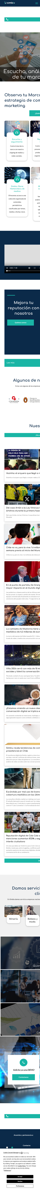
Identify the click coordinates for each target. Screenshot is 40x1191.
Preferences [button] (7, 1170)
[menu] (36, 3)
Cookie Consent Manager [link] (11, 1152)
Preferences (20, 1186)
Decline (20, 1181)
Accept (20, 1176)
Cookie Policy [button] (22, 1166)
